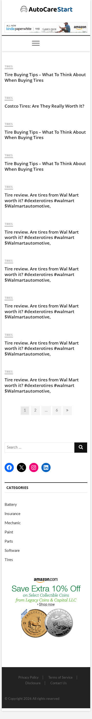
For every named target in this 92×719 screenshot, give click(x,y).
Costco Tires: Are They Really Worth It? (44, 106)
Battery (11, 505)
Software (12, 551)
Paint (9, 532)
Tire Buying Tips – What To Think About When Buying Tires (45, 77)
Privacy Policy (28, 677)
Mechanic (13, 523)
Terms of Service (60, 677)
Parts (9, 541)
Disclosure (33, 683)
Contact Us (58, 683)
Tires (9, 66)
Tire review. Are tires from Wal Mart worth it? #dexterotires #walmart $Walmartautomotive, (42, 200)
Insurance (12, 514)
